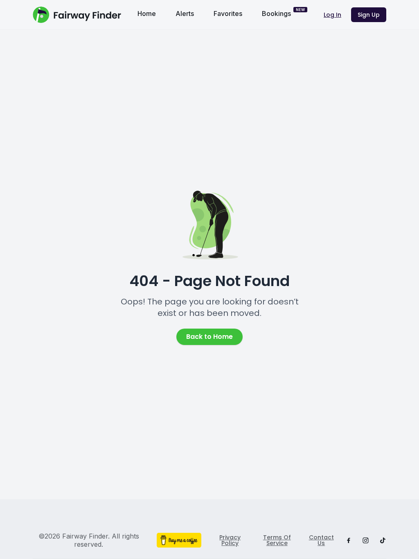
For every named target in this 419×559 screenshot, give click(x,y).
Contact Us (321, 540)
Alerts (185, 13)
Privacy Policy (230, 540)
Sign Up (369, 15)
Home (146, 13)
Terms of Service (277, 540)
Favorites (228, 13)
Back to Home (209, 336)
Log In (332, 15)
